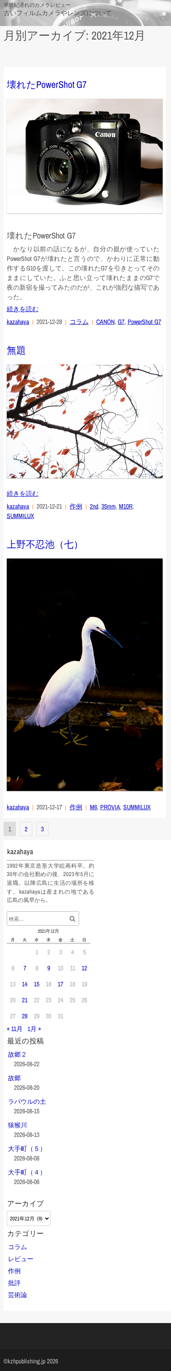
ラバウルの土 (27, 1101)
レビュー (20, 1258)
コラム (79, 321)
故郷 (14, 1077)
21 (24, 999)
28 (24, 1015)
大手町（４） (27, 1172)
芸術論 (17, 1294)
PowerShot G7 (144, 321)
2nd (94, 506)
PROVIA (110, 807)
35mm (108, 506)
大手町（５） (27, 1148)
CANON (105, 321)
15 (36, 984)
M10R (125, 506)
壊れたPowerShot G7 (47, 84)
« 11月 (15, 1028)
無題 (16, 350)
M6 (93, 807)
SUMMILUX (20, 515)
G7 (121, 321)
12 (84, 968)
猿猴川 (17, 1125)
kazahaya (18, 321)
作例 (76, 506)
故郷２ (17, 1054)
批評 (14, 1282)
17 (60, 984)
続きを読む (23, 308)
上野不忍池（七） (45, 544)
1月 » (34, 1028)
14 (24, 984)
